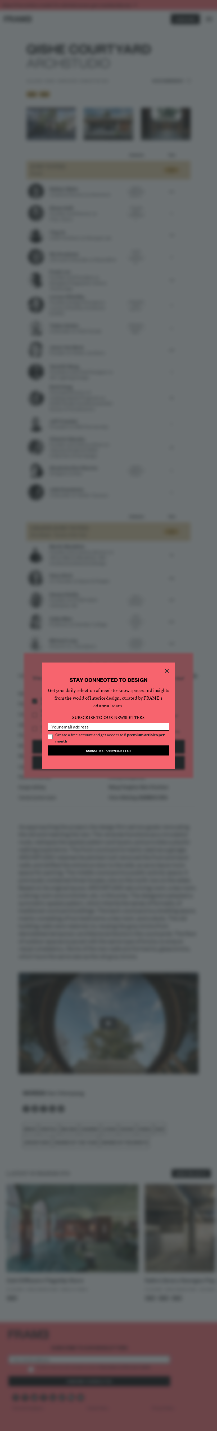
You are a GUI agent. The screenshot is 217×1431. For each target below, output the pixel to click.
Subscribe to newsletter (108, 750)
